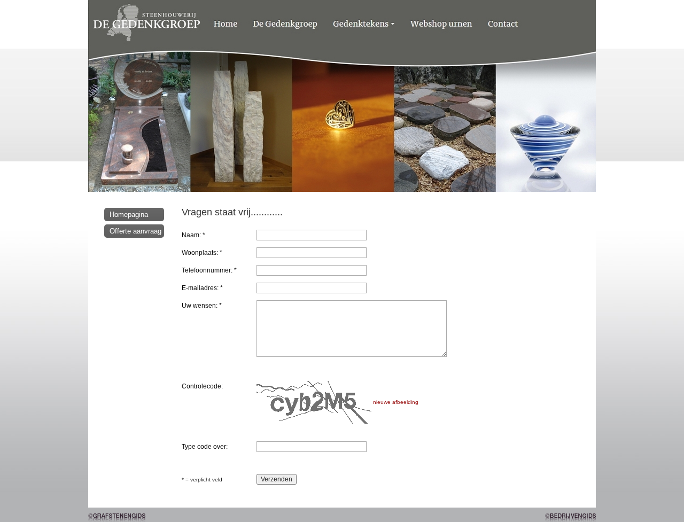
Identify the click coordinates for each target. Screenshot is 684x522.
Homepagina (129, 215)
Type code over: (205, 446)
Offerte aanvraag (135, 231)
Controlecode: (202, 386)
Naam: (193, 235)
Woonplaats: (202, 252)
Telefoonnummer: (209, 270)
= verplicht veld (202, 479)
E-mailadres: (202, 288)
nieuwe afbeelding (395, 402)
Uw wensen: (202, 305)
